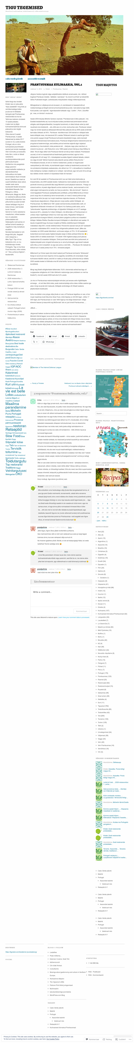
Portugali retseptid (13, 415)
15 (107, 508)
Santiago (8, 433)
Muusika (101, 640)
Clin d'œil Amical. (56, 965)
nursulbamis (54, 969)
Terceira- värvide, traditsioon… (114, 850)
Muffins (100, 633)
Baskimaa (23, 341)
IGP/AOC (16, 366)
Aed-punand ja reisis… (111, 789)
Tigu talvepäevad (20, 455)
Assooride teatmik (36, 79)
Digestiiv (101, 554)
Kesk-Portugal (11, 381)
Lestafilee (53, 952)
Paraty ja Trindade (37, 383)
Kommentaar (81, 611)
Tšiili (99, 725)
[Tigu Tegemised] (64, 46)
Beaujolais (9, 343)
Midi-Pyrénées (103, 630)
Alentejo (8, 337)
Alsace (16, 337)
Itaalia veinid (102, 600)
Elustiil (100, 561)
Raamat (65, 89)
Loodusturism (19, 394)
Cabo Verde (19, 349)
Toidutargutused (59, 359)
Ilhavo (8, 369)
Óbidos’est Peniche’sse (16, 265)
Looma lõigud (11, 397)
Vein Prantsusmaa (104, 745)
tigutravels (9, 458)
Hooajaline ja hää (104, 587)
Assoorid (101, 545)
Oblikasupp (117, 762)
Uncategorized (103, 732)
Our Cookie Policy (52, 1039)
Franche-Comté (16, 360)
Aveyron (16, 340)
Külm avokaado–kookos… (112, 795)
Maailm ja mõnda (104, 627)
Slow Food (12, 435)
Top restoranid (13, 464)
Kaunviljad (19, 378)
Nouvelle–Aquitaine (105, 653)
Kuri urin (10, 384)
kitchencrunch (55, 962)
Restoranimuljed (104, 686)
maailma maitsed (12, 400)
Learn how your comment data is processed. (74, 617)
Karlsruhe (17, 376)
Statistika (101, 699)
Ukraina (101, 729)
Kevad (100, 604)
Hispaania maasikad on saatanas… (115, 810)
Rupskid (101, 689)
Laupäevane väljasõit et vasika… (115, 857)
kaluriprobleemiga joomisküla (60, 992)
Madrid (100, 874)
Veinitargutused (16, 470)
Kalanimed (11, 372)
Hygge (7, 367)
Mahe (7, 410)
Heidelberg (12, 364)
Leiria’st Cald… (108, 782)
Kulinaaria (101, 610)
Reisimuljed (102, 683)
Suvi (99, 702)
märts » (104, 520)
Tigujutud (101, 706)
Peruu (100, 669)
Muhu (100, 637)
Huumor (101, 594)
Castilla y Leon (10, 352)
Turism (100, 722)
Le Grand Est (102, 623)
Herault (20, 363)
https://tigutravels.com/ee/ (105, 297)
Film (99, 568)
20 (98, 512)
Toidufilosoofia (103, 709)
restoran (19, 425)
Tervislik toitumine (13, 450)
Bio (17, 346)
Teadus (7, 449)
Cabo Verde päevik (14, 79)
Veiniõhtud (101, 748)
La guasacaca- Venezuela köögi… (115, 797)
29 (107, 517)
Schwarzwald (17, 433)
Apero (100, 538)
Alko (99, 535)
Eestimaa (101, 558)
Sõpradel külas (14, 442)
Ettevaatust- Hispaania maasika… (115, 817)
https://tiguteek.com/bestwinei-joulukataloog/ (21, 952)
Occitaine (103, 577)
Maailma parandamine (46, 359)
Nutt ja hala (102, 656)
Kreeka (100, 607)
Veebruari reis (107, 884)
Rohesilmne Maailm (57, 978)
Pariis (100, 660)
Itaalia (100, 597)
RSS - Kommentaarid (95, 975)
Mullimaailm (54, 988)
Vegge (18, 468)
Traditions (10, 467)
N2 (99, 643)
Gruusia (101, 574)
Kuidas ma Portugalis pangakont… (115, 823)
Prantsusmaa (57, 89)
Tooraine (101, 719)
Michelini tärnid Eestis (121, 802)
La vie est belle (15, 389)
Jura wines (15, 370)
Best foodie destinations (14, 345)
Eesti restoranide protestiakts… (112, 830)
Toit (99, 716)
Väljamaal (101, 735)
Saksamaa (101, 693)
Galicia (100, 571)
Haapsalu (101, 581)
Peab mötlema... (55, 956)
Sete (25, 433)
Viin (99, 752)
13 (98, 508)
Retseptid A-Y (103, 887)
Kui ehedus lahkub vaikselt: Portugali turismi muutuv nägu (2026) (16, 308)
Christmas (101, 551)
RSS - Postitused (94, 972)
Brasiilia (101, 548)
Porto (8, 413)
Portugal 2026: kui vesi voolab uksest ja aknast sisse (16, 291)
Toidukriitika (102, 712)
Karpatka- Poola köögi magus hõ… (113, 770)
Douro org (15, 357)
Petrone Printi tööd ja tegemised (61, 985)
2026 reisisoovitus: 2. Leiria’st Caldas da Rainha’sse (15, 271)
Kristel (48, 89)
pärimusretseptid (13, 422)
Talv (11, 445)
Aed (99, 531)
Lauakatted (102, 620)
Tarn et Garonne (20, 445)
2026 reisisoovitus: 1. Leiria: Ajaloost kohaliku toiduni (16, 281)
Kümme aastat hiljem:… (111, 809)
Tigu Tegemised (24, 7)
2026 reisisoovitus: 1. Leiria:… (116, 783)
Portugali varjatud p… (111, 855)
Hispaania (101, 584)
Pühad (100, 666)
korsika (20, 381)
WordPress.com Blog (57, 995)
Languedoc (102, 617)
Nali (99, 646)
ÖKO (19, 474)
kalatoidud (9, 375)
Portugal (101, 673)
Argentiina (101, 541)
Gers (7, 363)
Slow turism (102, 696)
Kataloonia (9, 378)
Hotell (100, 590)
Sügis (7, 446)
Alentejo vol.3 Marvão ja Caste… (114, 790)
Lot (18, 398)
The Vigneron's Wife (57, 982)
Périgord (101, 663)
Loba (36, 359)
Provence (18, 419)
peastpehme (42, 527)
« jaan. (98, 520)
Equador (101, 564)
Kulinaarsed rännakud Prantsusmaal (111, 614)
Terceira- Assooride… (111, 849)
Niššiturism (102, 650)
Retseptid (13, 429)
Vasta (63, 400)
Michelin (16, 410)
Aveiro (9, 340)
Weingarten (10, 474)
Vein (99, 742)
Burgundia (9, 349)
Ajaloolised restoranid (15, 334)
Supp (14, 439)
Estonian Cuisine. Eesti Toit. (60, 959)
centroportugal (12, 354)
